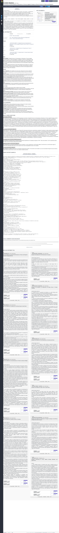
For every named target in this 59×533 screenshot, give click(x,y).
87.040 (9, 6)
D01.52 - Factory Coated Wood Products (16, 38)
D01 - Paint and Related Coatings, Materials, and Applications (20, 37)
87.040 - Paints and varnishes (14, 35)
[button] (41, 6)
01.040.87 (44, 496)
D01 (12, 6)
